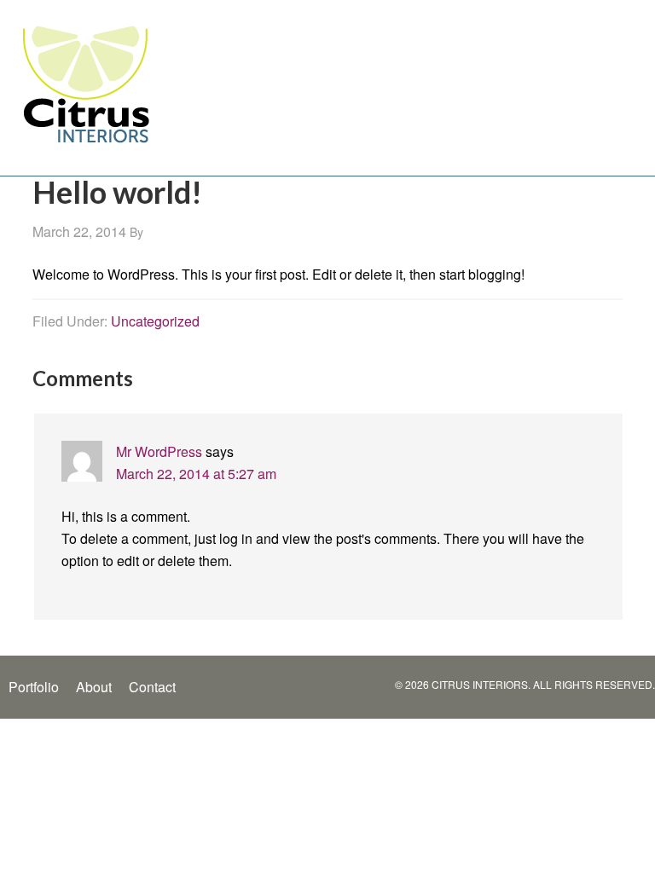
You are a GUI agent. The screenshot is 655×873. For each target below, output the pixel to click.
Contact (152, 687)
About (94, 687)
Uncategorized (155, 321)
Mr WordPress (159, 451)
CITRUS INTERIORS (480, 684)
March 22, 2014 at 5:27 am (196, 473)
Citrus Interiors (85, 83)
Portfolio (34, 687)
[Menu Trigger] (631, 100)
